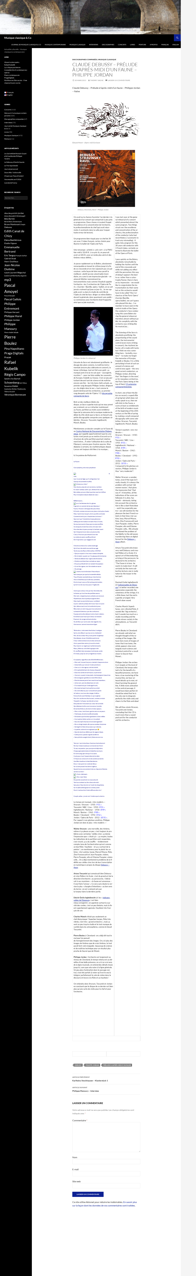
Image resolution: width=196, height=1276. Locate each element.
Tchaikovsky (21, 389)
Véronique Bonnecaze (15, 394)
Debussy (78, 1065)
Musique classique (77, 45)
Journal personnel (11, 169)
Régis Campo (14, 374)
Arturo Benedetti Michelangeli (14, 216)
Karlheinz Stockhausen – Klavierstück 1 (90, 1079)
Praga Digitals (14, 353)
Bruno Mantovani (12, 224)
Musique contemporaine (55, 45)
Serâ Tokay (23, 383)
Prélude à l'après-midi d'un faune (117, 1065)
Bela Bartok (9, 218)
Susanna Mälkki (11, 386)
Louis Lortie (9, 275)
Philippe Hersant (11, 312)
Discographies (108, 45)
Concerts (122, 45)
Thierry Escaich (9, 391)
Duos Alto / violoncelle (12, 172)
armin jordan (18, 213)
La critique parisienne (12, 67)
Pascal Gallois (12, 299)
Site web (76, 1181)
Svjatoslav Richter (10, 389)
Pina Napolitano (14, 348)
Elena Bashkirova (12, 240)
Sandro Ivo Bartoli (12, 378)
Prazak (7, 357)
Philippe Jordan (92, 1065)
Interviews (93, 45)
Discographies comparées (84, 59)
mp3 (7, 280)
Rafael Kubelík (9, 65)
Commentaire (79, 1120)
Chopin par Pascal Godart (14, 176)
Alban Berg (8, 213)
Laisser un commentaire (119, 80)
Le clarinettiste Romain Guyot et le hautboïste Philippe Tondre (15, 156)
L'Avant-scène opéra (11, 62)
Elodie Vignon (10, 243)
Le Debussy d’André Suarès (14, 162)
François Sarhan (21, 256)
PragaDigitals (9, 78)
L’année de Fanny (10, 183)
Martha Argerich (20, 276)
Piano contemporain (12, 75)
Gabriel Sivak (10, 258)
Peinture (142, 45)
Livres (132, 45)
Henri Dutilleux (11, 261)
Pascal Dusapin (9, 296)
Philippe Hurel (13, 316)
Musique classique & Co (17, 37)
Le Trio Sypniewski (11, 166)
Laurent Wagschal (18, 272)
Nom (74, 1157)
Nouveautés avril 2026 (12, 179)
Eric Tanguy (9, 255)
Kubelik (7, 273)
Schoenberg (11, 382)
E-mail (75, 1169)
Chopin (22, 224)
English (175, 45)
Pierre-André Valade (11, 332)
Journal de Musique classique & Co (26, 45)
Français (165, 45)
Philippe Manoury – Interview (85, 1089)
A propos (154, 45)
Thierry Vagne (96, 80)
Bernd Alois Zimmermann (13, 221)
